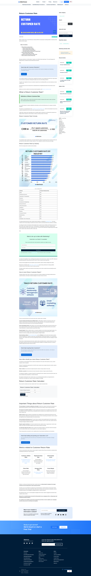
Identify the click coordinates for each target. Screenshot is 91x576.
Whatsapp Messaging (27, 556)
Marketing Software (69, 99)
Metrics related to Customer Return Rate (28, 55)
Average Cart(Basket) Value (65, 64)
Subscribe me (38, 250)
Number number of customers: (25, 392)
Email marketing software (33, 335)
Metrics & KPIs (54, 36)
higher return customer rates (34, 264)
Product (44, 1)
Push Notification (27, 558)
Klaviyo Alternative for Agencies (65, 93)
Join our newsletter (66, 35)
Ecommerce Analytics (28, 563)
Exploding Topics (48, 221)
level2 (61, 43)
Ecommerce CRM (27, 564)
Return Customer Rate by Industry (28, 49)
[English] (70, 1)
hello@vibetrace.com (68, 569)
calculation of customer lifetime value (38, 108)
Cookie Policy (56, 558)
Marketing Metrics (66, 43)
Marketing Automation (26, 4)
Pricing (50, 1)
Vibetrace (67, 4)
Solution (37, 1)
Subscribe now (58, 544)
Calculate (22, 394)
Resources (55, 1)
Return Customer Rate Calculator (27, 52)
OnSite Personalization (28, 559)
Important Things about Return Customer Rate (29, 54)
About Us (55, 563)
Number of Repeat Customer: (25, 390)
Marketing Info (60, 4)
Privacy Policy (56, 556)
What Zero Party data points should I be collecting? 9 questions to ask (65, 112)
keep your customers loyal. (46, 89)
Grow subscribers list (25, 442)
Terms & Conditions (34, 252)
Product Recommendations (28, 561)
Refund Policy (56, 561)
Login (62, 1)
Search (70, 23)
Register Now (63, 527)
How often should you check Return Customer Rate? (31, 51)
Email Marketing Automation (29, 554)
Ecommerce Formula (63, 72)
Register (66, 1)
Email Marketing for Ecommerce (39, 4)
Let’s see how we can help (26, 354)
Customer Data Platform (51, 4)
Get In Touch (54, 527)
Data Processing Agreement (59, 559)
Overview (25, 552)
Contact (55, 552)
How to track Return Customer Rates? (29, 50)
